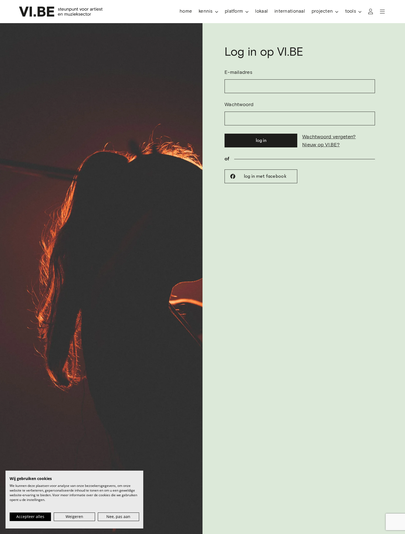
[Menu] (382, 11)
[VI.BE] (60, 11)
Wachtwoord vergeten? (329, 136)
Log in (261, 140)
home (186, 11)
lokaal (261, 11)
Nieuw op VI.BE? (321, 144)
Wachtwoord (239, 104)
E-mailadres (238, 72)
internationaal (289, 11)
